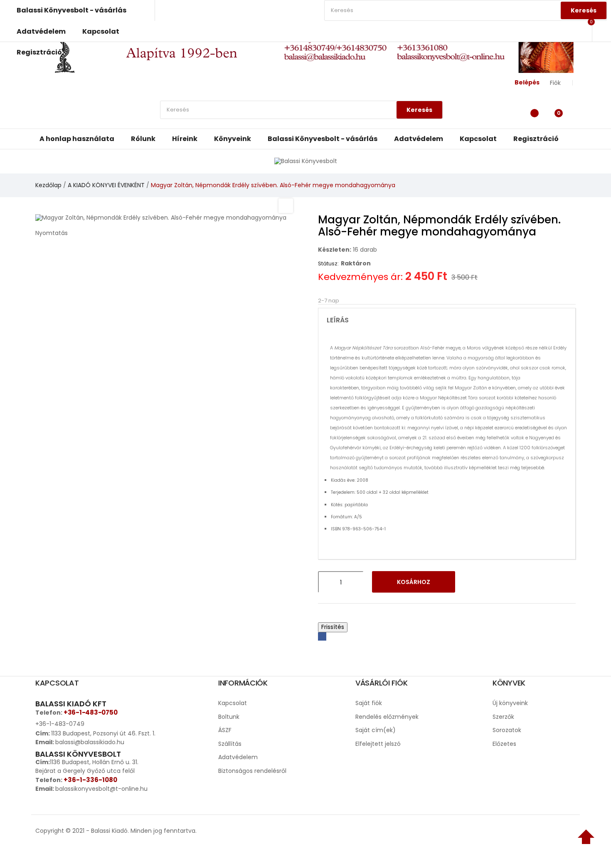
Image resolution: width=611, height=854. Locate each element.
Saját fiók (368, 703)
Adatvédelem (238, 757)
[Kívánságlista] (532, 112)
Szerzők (503, 717)
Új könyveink (510, 703)
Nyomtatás (51, 233)
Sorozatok (507, 730)
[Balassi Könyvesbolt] (305, 161)
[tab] (446, 320)
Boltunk (228, 717)
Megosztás (322, 636)
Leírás (338, 320)
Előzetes (504, 744)
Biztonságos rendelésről (252, 771)
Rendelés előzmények (387, 717)
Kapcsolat (232, 703)
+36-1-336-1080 (90, 779)
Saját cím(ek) (375, 730)
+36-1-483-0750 (90, 712)
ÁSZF (225, 730)
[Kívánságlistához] (474, 582)
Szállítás (229, 744)
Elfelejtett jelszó (378, 744)
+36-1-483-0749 (59, 724)
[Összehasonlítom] (496, 582)
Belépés (527, 82)
